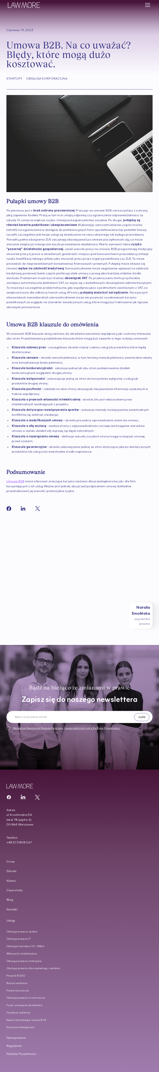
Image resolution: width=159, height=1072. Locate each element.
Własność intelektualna (21, 953)
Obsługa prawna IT (18, 939)
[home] (24, 5)
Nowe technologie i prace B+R (26, 1020)
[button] (147, 5)
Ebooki (11, 871)
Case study (14, 890)
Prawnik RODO (15, 976)
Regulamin (33, 728)
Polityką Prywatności (106, 728)
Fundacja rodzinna (18, 1012)
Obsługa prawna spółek (21, 931)
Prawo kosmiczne (17, 990)
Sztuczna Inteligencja (20, 1027)
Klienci (11, 881)
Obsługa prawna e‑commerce (25, 998)
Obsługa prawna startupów (24, 961)
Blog (9, 900)
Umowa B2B (15, 481)
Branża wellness (17, 983)
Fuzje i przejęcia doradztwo (24, 1005)
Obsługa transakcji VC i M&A (25, 946)
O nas (10, 861)
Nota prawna (16, 1038)
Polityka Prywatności (21, 1054)
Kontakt (12, 909)
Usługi (10, 920)
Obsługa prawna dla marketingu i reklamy (33, 968)
